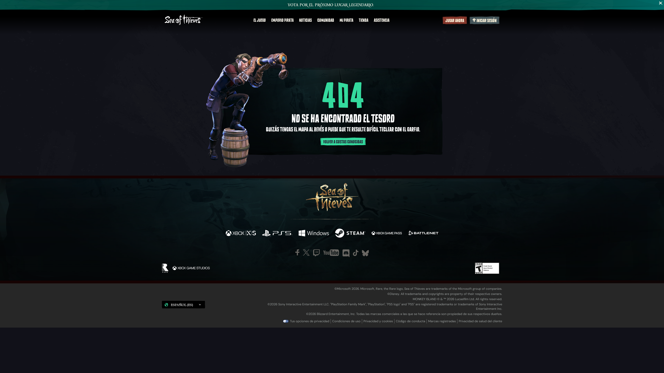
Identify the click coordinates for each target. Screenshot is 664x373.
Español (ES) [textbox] (182, 305)
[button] (183, 304)
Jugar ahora (454, 20)
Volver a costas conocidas (343, 142)
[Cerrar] (661, 3)
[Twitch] (316, 253)
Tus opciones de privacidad (309, 321)
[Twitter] (306, 252)
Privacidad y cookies (378, 321)
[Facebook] (297, 252)
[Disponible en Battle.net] (423, 233)
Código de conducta (410, 321)
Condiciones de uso (346, 321)
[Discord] (346, 253)
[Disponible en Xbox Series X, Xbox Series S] (240, 233)
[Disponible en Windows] (313, 233)
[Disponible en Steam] (350, 233)
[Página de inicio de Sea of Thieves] (184, 20)
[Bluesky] (365, 253)
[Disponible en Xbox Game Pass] (386, 233)
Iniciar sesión (487, 20)
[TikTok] (356, 253)
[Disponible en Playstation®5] (277, 233)
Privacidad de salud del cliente (480, 321)
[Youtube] (331, 252)
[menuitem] (259, 20)
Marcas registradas (442, 321)
